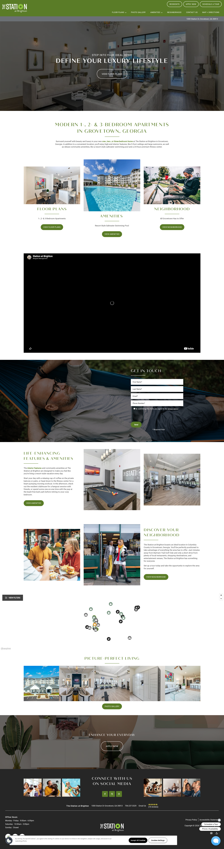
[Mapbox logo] (6, 648)
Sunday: (8, 827)
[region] (112, 621)
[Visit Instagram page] (119, 794)
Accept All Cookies (138, 840)
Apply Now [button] (112, 746)
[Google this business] (112, 794)
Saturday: (9, 824)
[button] (174, 4)
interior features (34, 468)
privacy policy (173, 409)
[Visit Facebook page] (105, 794)
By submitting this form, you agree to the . (157, 409)
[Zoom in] (221, 595)
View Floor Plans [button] (112, 74)
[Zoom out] (221, 598)
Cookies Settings (158, 840)
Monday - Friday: (12, 820)
